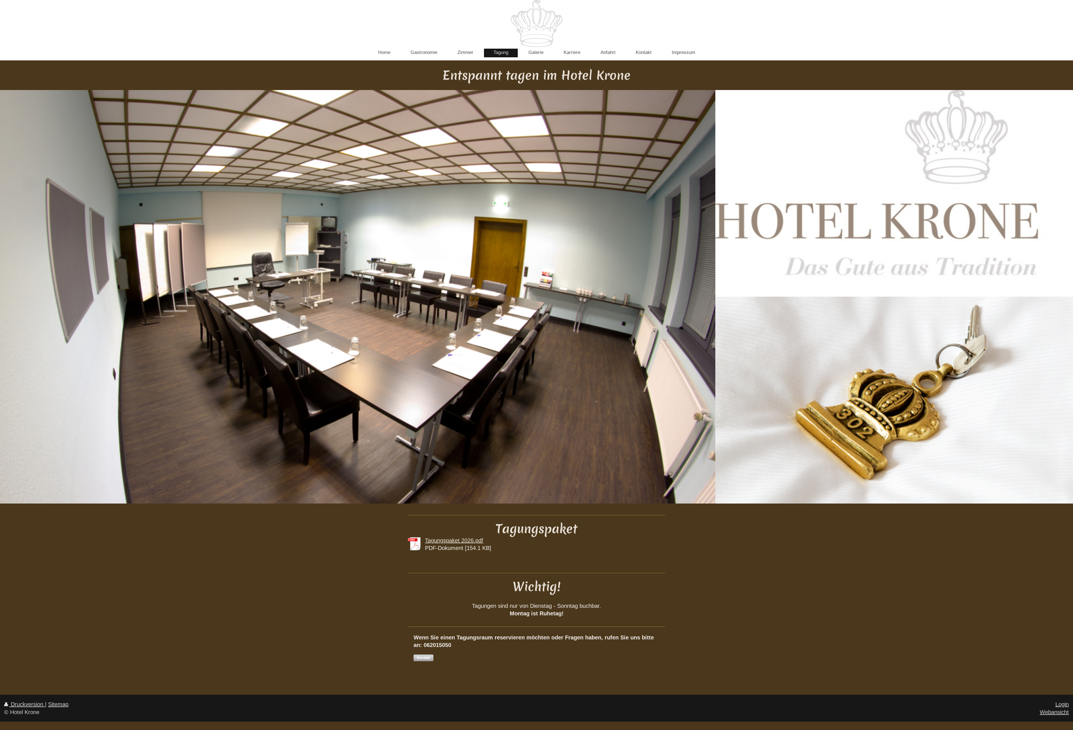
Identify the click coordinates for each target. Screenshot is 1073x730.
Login (1062, 704)
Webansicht (1054, 712)
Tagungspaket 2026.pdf (454, 540)
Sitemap (58, 704)
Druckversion (27, 704)
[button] (423, 658)
